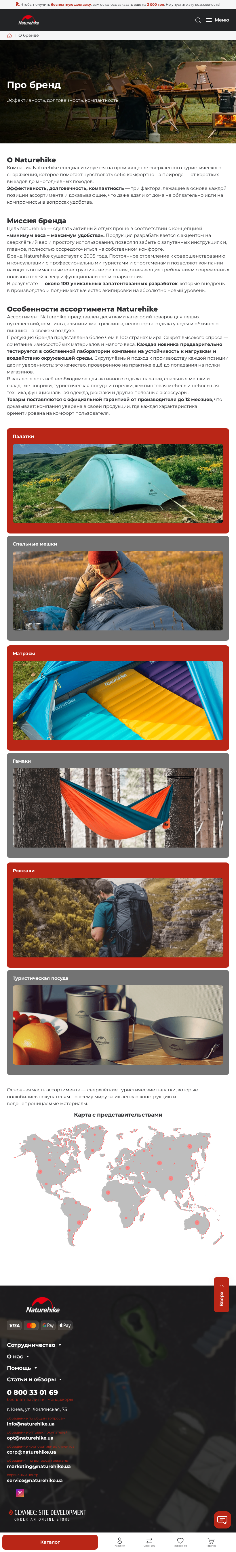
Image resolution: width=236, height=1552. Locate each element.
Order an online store (42, 1519)
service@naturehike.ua (35, 1480)
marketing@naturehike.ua (39, 1466)
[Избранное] (180, 1540)
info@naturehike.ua (31, 1424)
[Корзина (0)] (211, 1540)
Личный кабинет (119, 1540)
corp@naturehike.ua (31, 1452)
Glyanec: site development (50, 1512)
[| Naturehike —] (28, 19)
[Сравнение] (149, 1540)
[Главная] (9, 35)
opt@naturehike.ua (30, 1438)
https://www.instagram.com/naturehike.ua (20, 1493)
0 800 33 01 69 (32, 1392)
